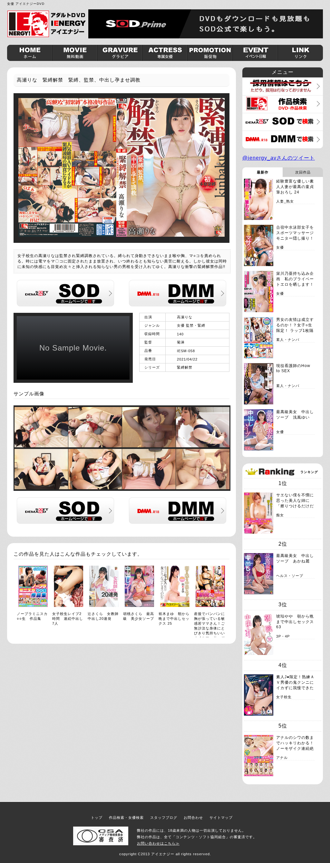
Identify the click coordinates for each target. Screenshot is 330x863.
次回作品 (303, 172)
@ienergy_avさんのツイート (278, 158)
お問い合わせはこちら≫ (158, 843)
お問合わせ (193, 817)
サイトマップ (221, 817)
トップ (96, 817)
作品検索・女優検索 (126, 817)
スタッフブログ (163, 817)
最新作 (262, 172)
